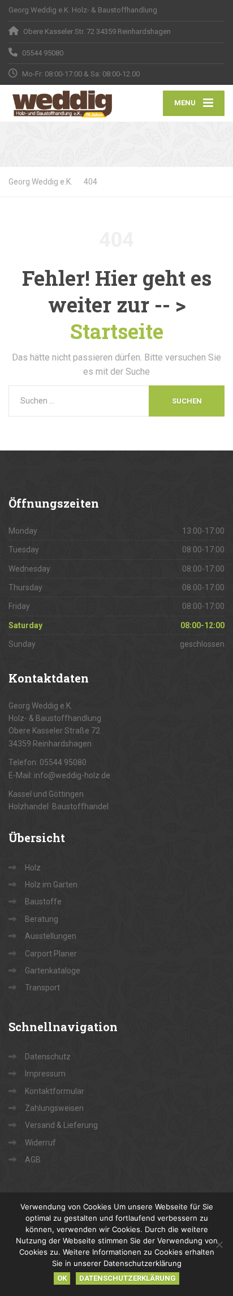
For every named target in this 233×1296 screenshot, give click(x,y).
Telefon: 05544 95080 (47, 762)
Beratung (41, 919)
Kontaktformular (54, 1091)
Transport (42, 987)
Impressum (45, 1073)
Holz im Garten (51, 884)
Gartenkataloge (52, 970)
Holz (33, 867)
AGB (33, 1159)
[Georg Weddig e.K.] (62, 103)
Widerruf (40, 1142)
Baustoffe (43, 901)
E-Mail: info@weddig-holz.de (59, 775)
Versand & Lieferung (61, 1125)
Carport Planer (51, 953)
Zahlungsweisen (54, 1108)
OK (62, 1278)
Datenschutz (48, 1056)
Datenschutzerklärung (127, 1278)
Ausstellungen (50, 936)
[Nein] (219, 1244)
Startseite (116, 331)
